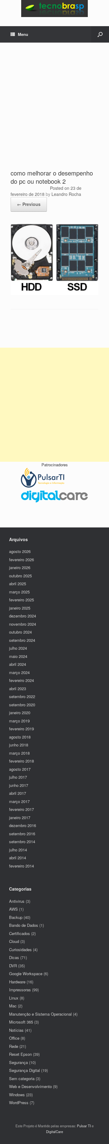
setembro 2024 (22, 640)
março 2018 (19, 753)
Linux (13, 998)
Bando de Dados (23, 925)
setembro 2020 (22, 705)
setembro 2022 (22, 696)
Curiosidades (20, 949)
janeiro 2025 (19, 608)
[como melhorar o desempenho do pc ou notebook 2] (54, 293)
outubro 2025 (20, 576)
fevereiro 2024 (21, 680)
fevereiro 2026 (21, 559)
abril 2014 (17, 858)
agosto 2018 (20, 737)
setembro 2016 (22, 833)
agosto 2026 (20, 551)
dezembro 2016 (22, 825)
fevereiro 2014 (21, 866)
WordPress (18, 1102)
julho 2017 (18, 777)
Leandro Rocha (66, 194)
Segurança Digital (24, 1070)
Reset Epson (20, 1054)
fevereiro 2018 (21, 761)
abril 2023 (17, 688)
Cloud (14, 941)
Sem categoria (22, 1078)
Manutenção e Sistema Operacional (40, 1014)
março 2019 (19, 721)
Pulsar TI (84, 1125)
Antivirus (17, 901)
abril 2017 (17, 793)
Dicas (14, 957)
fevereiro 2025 (21, 600)
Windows (17, 1094)
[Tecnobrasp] (54, 8)
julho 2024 (18, 648)
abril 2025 (17, 583)
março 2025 (19, 592)
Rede (13, 1046)
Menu (23, 34)
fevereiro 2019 (21, 729)
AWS (13, 909)
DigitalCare (54, 1131)
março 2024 (19, 672)
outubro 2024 (20, 632)
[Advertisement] (54, 111)
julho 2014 (18, 850)
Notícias (16, 1030)
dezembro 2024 (22, 616)
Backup (15, 917)
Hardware (17, 982)
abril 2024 (17, 664)
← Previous (29, 204)
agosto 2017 (20, 769)
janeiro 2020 (19, 712)
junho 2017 (18, 785)
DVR (13, 965)
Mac (13, 1006)
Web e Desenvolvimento (30, 1086)
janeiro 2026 (19, 567)
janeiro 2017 (19, 817)
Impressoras (20, 990)
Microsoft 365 (21, 1022)
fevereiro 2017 (21, 809)
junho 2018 (18, 745)
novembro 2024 (22, 624)
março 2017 (19, 801)
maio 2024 (18, 656)
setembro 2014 (22, 841)
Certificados (19, 933)
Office (14, 1038)
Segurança (18, 1062)
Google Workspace (25, 973)
